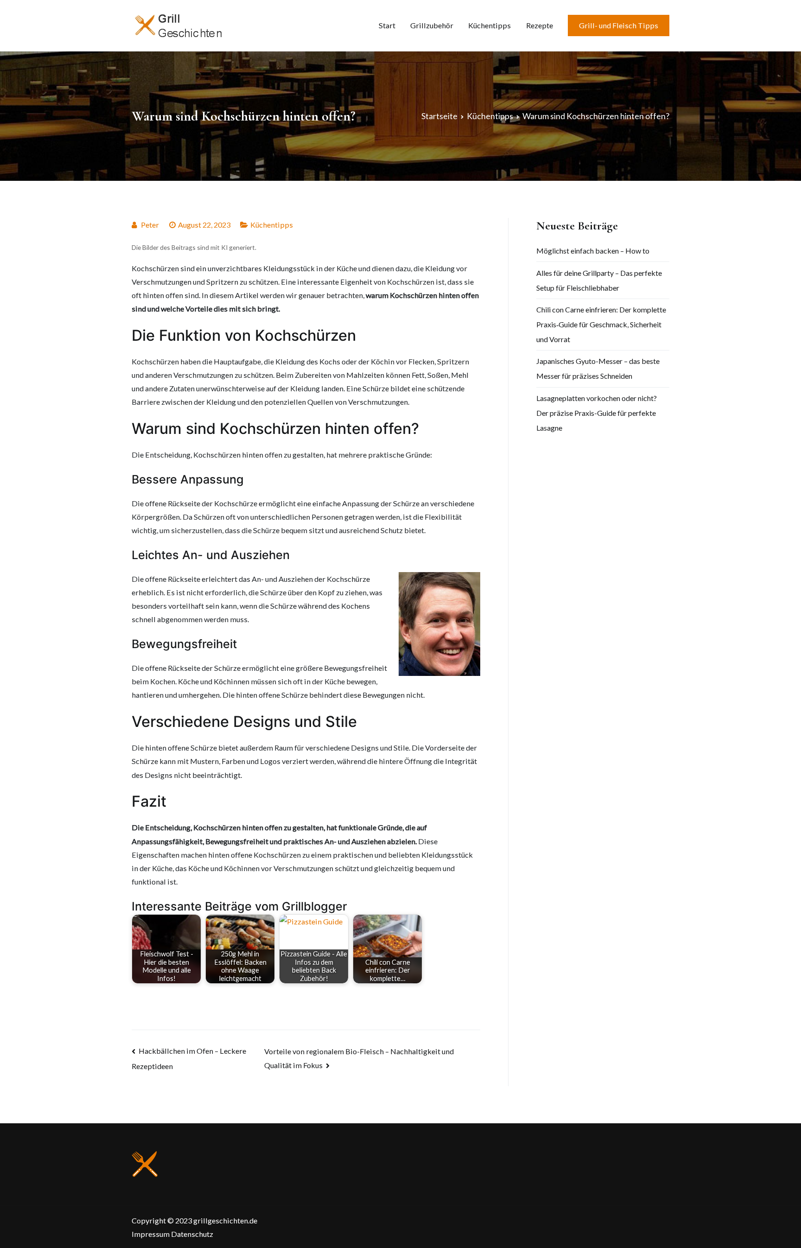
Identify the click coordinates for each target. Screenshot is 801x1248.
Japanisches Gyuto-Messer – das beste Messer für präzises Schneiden (598, 368)
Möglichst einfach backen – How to (592, 250)
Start (387, 25)
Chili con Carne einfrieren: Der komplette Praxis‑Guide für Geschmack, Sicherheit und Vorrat (601, 324)
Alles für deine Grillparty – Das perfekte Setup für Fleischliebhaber (599, 280)
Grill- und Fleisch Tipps (618, 25)
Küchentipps (489, 25)
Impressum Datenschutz (172, 1233)
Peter (150, 224)
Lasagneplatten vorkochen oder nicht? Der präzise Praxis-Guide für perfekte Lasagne (596, 413)
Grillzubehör (431, 25)
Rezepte (539, 25)
